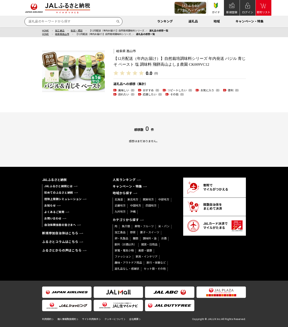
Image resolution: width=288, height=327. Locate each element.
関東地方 (148, 199)
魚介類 (126, 226)
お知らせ (50, 205)
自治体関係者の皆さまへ (60, 224)
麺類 (135, 238)
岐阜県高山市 (62, 34)
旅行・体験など (156, 262)
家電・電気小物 (124, 250)
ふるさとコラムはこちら (60, 242)
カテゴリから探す (126, 220)
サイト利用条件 (90, 319)
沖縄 (133, 211)
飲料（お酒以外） (126, 244)
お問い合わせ (53, 218)
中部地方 (163, 199)
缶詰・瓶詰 (76, 30)
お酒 (164, 238)
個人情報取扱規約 (66, 319)
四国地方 (151, 205)
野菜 (133, 232)
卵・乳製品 (121, 238)
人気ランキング (124, 180)
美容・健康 (145, 250)
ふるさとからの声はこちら (62, 250)
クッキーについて (113, 319)
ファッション (123, 256)
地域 (217, 21)
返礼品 (193, 21)
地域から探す (122, 193)
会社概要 (134, 319)
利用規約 (47, 319)
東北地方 (132, 199)
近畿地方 (120, 205)
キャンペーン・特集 (249, 21)
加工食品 (59, 30)
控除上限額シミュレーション (63, 199)
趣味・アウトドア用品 (128, 262)
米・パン (163, 226)
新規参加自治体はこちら (60, 233)
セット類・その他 (155, 268)
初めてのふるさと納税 (58, 192)
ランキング (165, 21)
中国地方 (135, 205)
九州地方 (120, 211)
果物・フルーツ (144, 226)
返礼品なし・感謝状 (127, 268)
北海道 (119, 199)
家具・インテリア (147, 256)
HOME (45, 30)
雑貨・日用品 (149, 244)
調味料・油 (150, 238)
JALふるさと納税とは (58, 186)
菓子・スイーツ (149, 232)
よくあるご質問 (54, 212)
